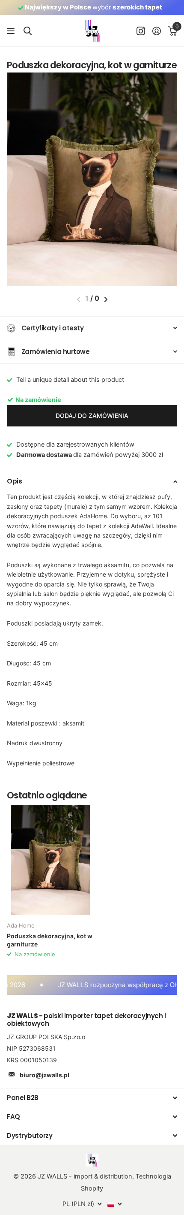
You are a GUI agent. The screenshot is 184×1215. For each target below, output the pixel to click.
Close (92, 1097)
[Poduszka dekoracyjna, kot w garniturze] (50, 860)
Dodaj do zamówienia (92, 415)
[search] (28, 31)
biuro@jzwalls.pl (44, 1075)
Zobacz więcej (12, 31)
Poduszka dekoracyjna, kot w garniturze (49, 940)
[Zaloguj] (156, 31)
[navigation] (106, 299)
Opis (14, 481)
